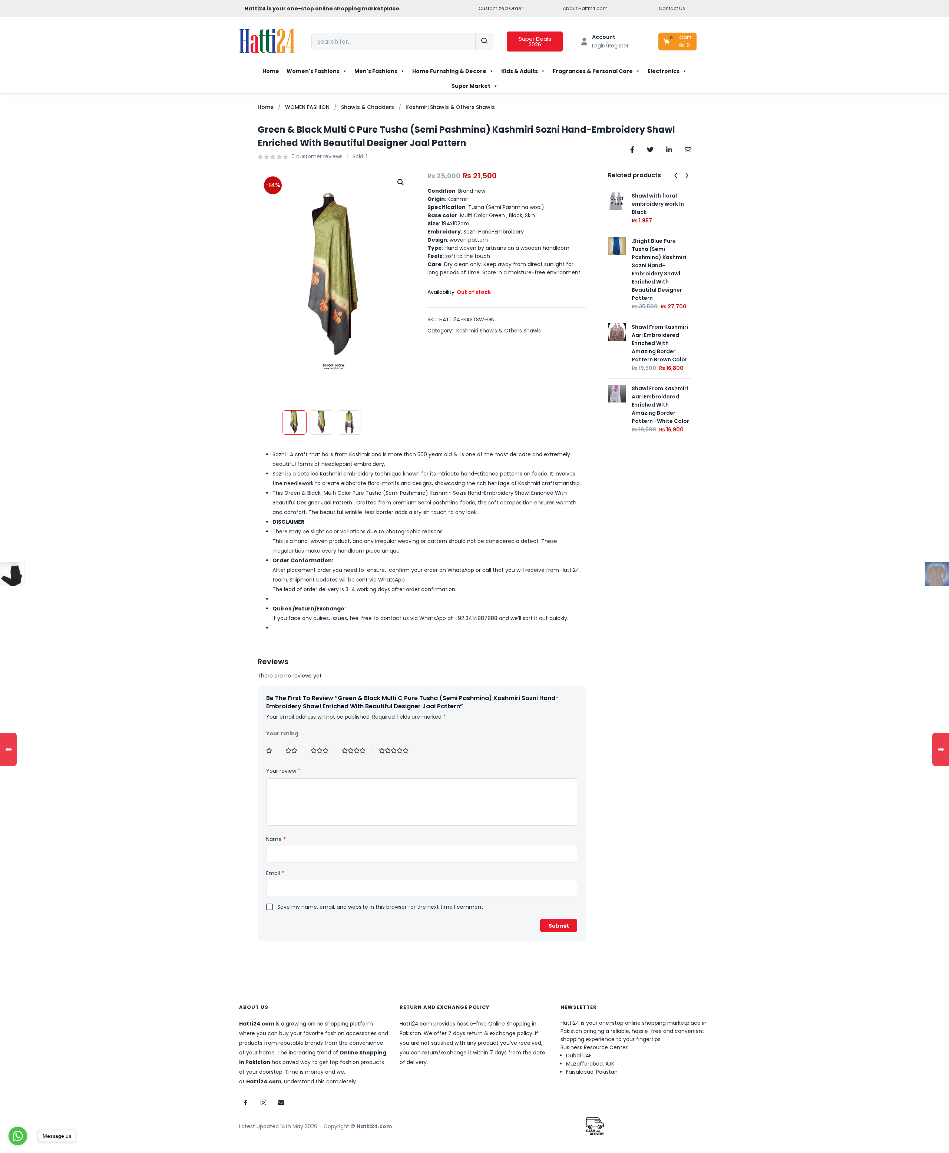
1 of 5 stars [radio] (272, 751)
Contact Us (672, 8)
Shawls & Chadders (367, 107)
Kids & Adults (519, 71)
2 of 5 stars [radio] (294, 751)
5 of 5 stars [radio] (396, 751)
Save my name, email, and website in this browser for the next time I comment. (381, 907)
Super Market (471, 86)
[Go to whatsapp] (18, 1136)
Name (276, 839)
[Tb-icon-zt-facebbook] (245, 1102)
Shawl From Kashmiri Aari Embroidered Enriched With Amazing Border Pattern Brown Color (660, 343)
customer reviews (317, 156)
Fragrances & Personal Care (593, 71)
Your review (283, 771)
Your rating (282, 733)
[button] (678, 41)
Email (275, 873)
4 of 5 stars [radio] (356, 751)
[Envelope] (281, 1102)
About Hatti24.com (585, 8)
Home (270, 71)
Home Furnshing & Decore (449, 71)
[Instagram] (263, 1102)
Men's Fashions (375, 71)
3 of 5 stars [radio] (322, 751)
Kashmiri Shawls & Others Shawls (450, 107)
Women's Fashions (313, 71)
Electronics (663, 71)
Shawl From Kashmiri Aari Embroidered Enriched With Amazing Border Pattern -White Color (660, 405)
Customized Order (501, 8)
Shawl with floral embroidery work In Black (658, 204)
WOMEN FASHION (307, 107)
